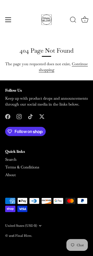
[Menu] (8, 19)
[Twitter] (41, 115)
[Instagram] (19, 115)
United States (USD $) (21, 226)
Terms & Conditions (22, 167)
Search (11, 159)
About (10, 174)
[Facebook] (7, 115)
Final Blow (23, 235)
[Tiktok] (30, 115)
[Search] (73, 20)
